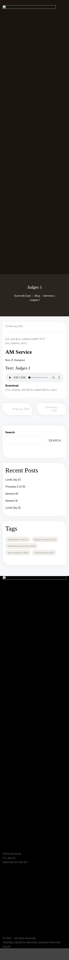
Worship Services (16, 889)
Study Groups (14, 925)
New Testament (18, 552)
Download (11, 385)
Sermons (11, 918)
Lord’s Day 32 (13, 507)
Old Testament (44, 552)
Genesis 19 (11, 500)
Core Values (13, 882)
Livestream (13, 911)
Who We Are (13, 875)
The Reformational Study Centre (25, 896)
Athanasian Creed (18, 539)
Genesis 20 (11, 493)
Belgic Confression (45, 539)
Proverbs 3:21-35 (15, 486)
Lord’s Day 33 (13, 479)
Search (10, 432)
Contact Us (12, 932)
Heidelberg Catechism (21, 546)
